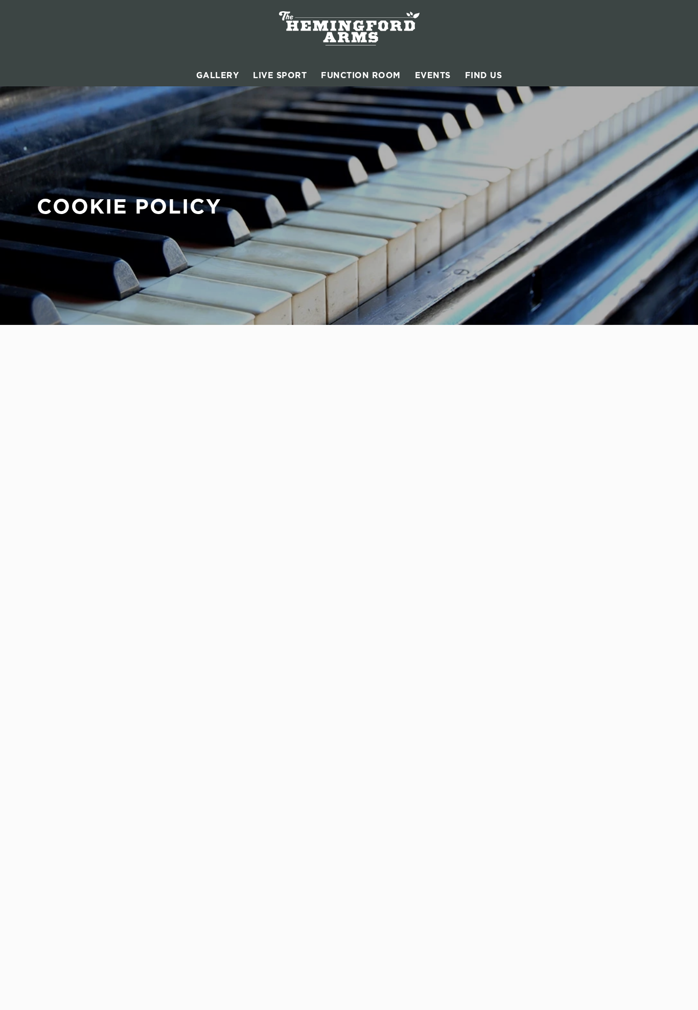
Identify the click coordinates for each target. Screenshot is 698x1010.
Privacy (67, 971)
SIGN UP (88, 418)
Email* (48, 378)
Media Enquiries (559, 467)
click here (419, 110)
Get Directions (223, 541)
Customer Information (571, 436)
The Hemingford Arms (412, 436)
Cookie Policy (78, 959)
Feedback (387, 467)
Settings (524, 152)
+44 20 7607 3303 (227, 451)
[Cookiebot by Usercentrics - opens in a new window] (66, 152)
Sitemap (68, 996)
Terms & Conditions (89, 983)
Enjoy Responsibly (563, 479)
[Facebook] (533, 500)
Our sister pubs (398, 491)
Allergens (388, 479)
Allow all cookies (613, 26)
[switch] (293, 152)
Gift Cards (389, 455)
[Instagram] (533, 512)
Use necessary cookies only (612, 60)
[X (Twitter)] (533, 524)
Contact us (549, 455)
